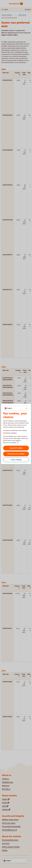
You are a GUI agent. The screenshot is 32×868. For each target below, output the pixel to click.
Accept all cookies (16, 448)
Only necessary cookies (16, 454)
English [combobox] (9, 408)
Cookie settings (16, 460)
